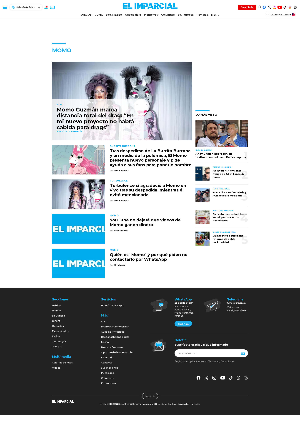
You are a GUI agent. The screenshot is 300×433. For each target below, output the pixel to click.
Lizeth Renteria (72, 131)
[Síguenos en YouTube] (279, 6)
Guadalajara (133, 14)
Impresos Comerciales (115, 326)
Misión (105, 342)
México (56, 305)
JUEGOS (86, 14)
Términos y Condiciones (221, 361)
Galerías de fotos (62, 362)
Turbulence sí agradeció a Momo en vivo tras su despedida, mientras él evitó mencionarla (148, 190)
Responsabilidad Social (115, 336)
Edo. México (114, 14)
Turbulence (119, 180)
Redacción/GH (121, 230)
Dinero (56, 320)
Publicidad (107, 372)
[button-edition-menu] (267, 14)
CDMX (99, 14)
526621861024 (184, 303)
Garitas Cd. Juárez (280, 14)
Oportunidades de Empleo (117, 352)
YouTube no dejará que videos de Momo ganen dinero (145, 222)
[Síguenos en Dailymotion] (295, 6)
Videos (56, 367)
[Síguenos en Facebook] (264, 6)
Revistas (202, 14)
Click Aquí (183, 324)
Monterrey (151, 14)
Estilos (56, 336)
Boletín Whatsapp (112, 305)
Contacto (106, 362)
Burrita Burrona (122, 146)
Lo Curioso (58, 315)
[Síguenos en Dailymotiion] (246, 378)
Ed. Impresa (186, 14)
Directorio (107, 357)
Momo (60, 105)
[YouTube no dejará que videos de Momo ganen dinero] (78, 228)
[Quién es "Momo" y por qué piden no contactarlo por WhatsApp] (78, 263)
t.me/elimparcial (236, 303)
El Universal (119, 265)
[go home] (63, 401)
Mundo (56, 310)
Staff (103, 321)
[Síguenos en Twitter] (269, 6)
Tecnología (59, 341)
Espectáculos (60, 331)
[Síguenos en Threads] (289, 6)
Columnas (168, 14)
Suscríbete (247, 7)
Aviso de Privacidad (113, 331)
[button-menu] (4, 7)
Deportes (58, 325)
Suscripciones (109, 367)
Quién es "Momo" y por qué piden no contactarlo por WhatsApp (149, 257)
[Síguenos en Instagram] (274, 6)
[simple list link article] (221, 135)
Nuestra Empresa (112, 347)
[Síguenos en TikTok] (284, 6)
